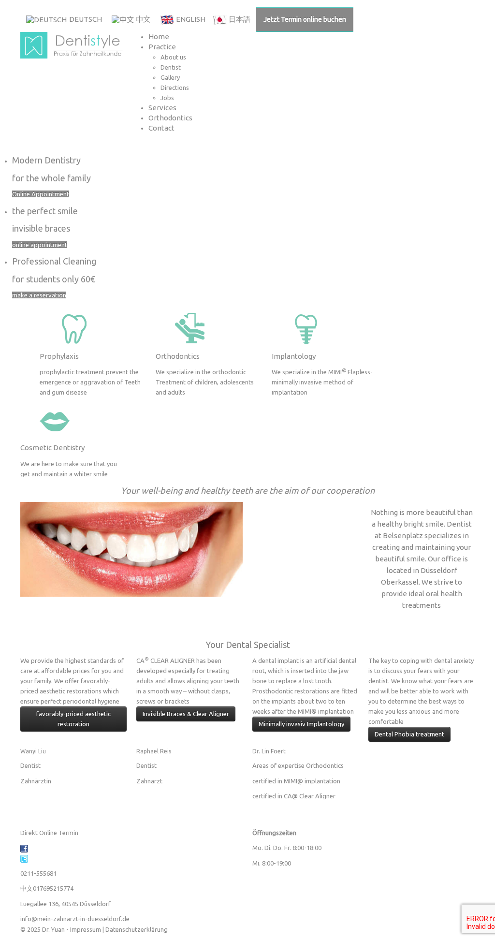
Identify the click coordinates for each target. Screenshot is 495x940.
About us (173, 57)
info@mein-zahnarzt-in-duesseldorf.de (75, 918)
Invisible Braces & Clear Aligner (186, 713)
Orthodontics (170, 118)
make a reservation (39, 295)
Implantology (294, 356)
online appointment (39, 244)
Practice (162, 47)
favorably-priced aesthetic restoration (73, 718)
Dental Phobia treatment (409, 734)
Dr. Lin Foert (269, 751)
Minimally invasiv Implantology (301, 723)
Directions (174, 87)
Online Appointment (40, 194)
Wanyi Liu (33, 751)
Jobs (167, 97)
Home (158, 36)
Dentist (170, 67)
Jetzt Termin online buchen (304, 19)
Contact (161, 128)
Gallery (170, 77)
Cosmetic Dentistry (52, 447)
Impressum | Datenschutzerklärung (119, 929)
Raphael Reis (153, 751)
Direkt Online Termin (49, 832)
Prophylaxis (59, 356)
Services (162, 107)
